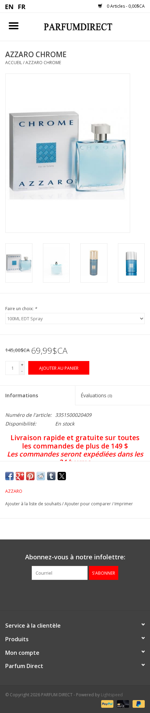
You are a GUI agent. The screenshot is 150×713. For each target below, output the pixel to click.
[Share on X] (62, 476)
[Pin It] (30, 476)
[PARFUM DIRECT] (88, 26)
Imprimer (123, 504)
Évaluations (96, 395)
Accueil (13, 63)
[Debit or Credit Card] (122, 703)
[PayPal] (106, 703)
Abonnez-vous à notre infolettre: (75, 557)
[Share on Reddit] (41, 476)
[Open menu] (13, 25)
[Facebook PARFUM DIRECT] (68, 594)
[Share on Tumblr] (51, 476)
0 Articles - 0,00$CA (125, 6)
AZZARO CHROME (43, 63)
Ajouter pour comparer (88, 504)
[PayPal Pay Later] (137, 703)
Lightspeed (112, 695)
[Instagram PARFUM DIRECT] (81, 594)
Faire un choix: (21, 309)
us (9, 6)
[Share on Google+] (20, 476)
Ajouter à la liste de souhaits (33, 504)
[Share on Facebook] (9, 476)
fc (21, 6)
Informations (21, 395)
